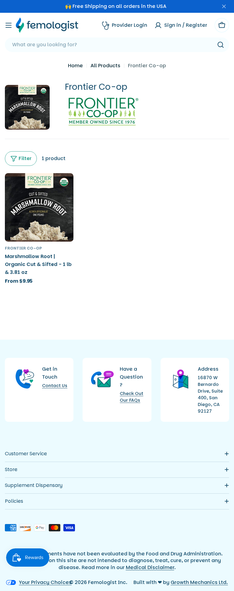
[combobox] (117, 44)
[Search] (220, 44)
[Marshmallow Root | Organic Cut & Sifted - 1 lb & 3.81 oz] (39, 207)
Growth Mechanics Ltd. (199, 582)
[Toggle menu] (8, 25)
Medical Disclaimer (150, 567)
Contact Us (54, 386)
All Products (105, 65)
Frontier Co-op (23, 248)
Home (75, 65)
